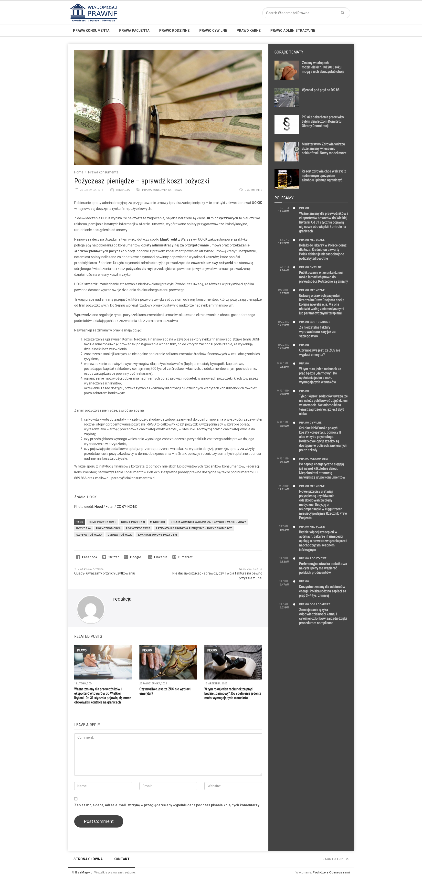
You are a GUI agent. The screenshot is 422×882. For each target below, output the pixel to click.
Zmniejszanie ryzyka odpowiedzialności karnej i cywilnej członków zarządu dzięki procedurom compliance (323, 616)
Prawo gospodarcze (314, 322)
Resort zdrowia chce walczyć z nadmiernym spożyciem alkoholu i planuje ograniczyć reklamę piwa (324, 178)
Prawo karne (249, 30)
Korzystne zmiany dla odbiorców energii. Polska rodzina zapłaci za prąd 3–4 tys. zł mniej (322, 591)
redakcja (123, 189)
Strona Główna (88, 859)
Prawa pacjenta (134, 30)
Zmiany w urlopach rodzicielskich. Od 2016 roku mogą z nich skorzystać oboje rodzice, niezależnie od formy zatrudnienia (323, 72)
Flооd (99, 507)
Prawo (177, 189)
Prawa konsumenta (91, 30)
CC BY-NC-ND (127, 507)
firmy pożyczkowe (102, 522)
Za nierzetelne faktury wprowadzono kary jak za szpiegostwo (317, 331)
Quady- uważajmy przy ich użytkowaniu (104, 573)
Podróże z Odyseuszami (331, 872)
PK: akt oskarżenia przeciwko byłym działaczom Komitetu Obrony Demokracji (323, 121)
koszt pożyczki (133, 522)
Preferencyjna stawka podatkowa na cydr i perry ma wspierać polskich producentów (323, 568)
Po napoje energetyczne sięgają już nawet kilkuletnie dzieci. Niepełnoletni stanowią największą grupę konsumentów (322, 470)
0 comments (253, 189)
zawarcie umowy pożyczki (157, 534)
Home (79, 172)
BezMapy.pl (84, 872)
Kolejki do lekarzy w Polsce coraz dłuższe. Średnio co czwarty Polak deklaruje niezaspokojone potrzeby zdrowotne (323, 252)
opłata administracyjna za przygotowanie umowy (208, 522)
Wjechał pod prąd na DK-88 (320, 90)
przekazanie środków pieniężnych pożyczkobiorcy (194, 528)
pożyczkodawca (138, 528)
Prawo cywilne (213, 30)
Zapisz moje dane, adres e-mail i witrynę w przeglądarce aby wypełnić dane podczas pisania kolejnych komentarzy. (167, 805)
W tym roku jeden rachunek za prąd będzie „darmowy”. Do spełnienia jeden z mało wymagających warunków (232, 693)
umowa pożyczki (119, 534)
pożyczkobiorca (108, 528)
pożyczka (83, 528)
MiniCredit (157, 522)
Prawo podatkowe (312, 558)
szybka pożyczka (89, 534)
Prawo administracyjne (292, 30)
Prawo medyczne (312, 240)
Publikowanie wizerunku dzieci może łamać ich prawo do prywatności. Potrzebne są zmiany (323, 277)
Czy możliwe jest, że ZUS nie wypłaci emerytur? (319, 352)
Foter (110, 507)
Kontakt (122, 859)
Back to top (333, 859)
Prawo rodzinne (174, 30)
